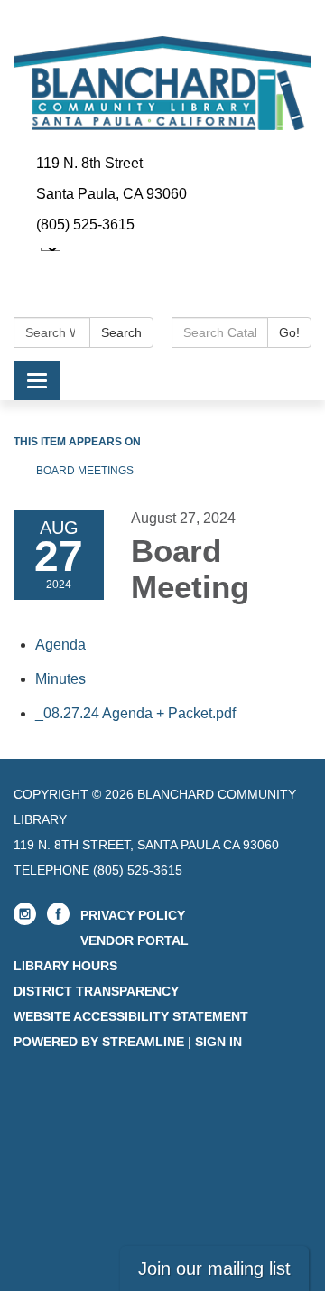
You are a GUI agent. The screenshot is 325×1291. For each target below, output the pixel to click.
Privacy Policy (132, 915)
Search (121, 332)
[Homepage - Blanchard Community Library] (162, 83)
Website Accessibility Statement (131, 1016)
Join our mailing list (214, 1268)
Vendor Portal (134, 940)
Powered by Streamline (99, 1041)
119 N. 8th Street (89, 163)
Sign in (218, 1041)
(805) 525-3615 (85, 224)
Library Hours (65, 966)
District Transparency (96, 991)
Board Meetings (85, 470)
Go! (289, 332)
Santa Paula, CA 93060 (111, 193)
